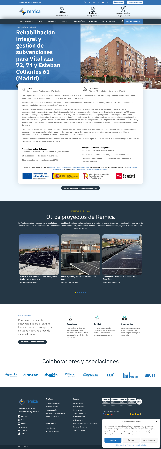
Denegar (131, 440)
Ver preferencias (149, 440)
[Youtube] (103, 2)
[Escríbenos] (93, 9)
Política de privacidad (133, 445)
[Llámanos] (62, 9)
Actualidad (93, 21)
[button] (157, 422)
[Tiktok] (107, 2)
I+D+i (40, 21)
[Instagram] (94, 2)
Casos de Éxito (79, 21)
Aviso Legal (144, 445)
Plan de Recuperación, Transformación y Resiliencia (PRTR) (90, 169)
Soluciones (50, 21)
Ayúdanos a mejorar (123, 13)
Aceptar (113, 440)
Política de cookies (120, 445)
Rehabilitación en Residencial (28, 282)
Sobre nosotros (25, 21)
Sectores (64, 21)
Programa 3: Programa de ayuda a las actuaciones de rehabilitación (69, 167)
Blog (102, 21)
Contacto (112, 21)
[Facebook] (84, 2)
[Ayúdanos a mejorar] (123, 9)
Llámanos (62, 13)
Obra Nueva (106, 285)
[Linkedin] (98, 2)
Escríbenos (93, 13)
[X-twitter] (89, 2)
